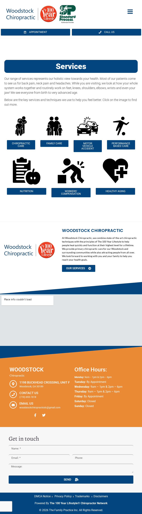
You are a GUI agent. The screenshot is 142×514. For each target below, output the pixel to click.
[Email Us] (13, 405)
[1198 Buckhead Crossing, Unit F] (13, 383)
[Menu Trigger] (130, 11)
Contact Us (28, 393)
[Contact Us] (13, 394)
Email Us (26, 403)
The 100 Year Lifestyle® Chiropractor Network (79, 503)
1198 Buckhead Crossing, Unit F (44, 382)
